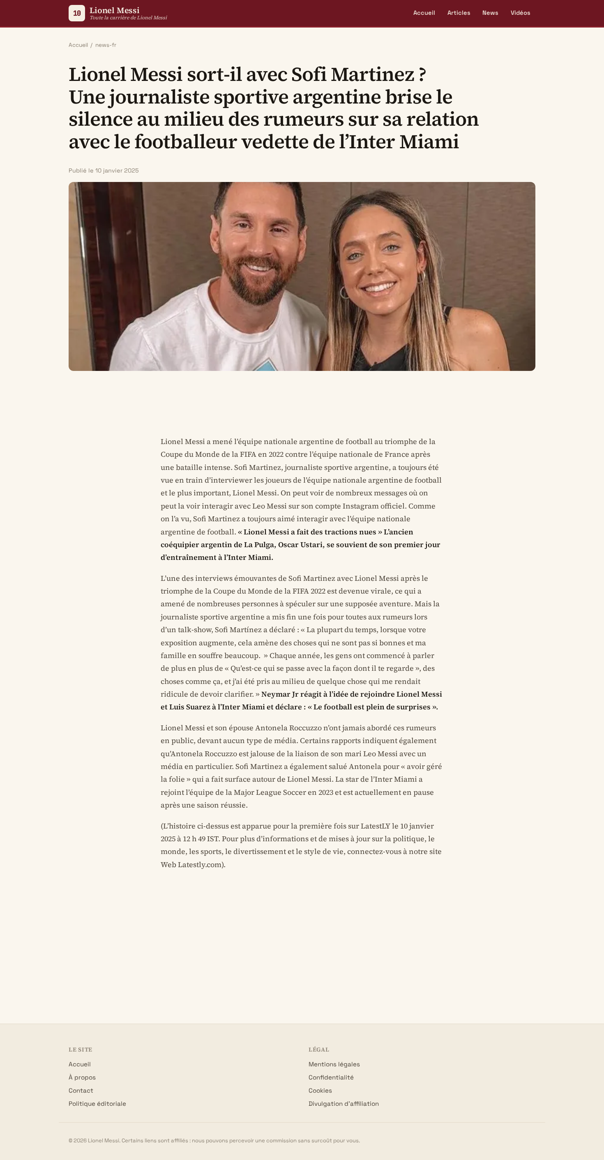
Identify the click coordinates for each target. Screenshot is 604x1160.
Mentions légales (334, 1064)
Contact (81, 1090)
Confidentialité (331, 1077)
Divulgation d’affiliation (344, 1103)
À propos (82, 1077)
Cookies (320, 1090)
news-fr (105, 44)
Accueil (424, 12)
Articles (458, 12)
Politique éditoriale (97, 1103)
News (490, 12)
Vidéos (520, 12)
